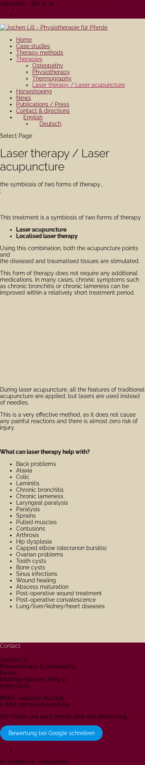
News (23, 98)
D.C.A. (77, 762)
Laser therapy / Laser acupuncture (78, 85)
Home (24, 39)
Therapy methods (39, 52)
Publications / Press (42, 104)
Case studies (33, 46)
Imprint (25, 15)
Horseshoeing (34, 91)
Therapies (29, 59)
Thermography (52, 78)
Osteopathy (47, 65)
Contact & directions (43, 110)
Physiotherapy (51, 72)
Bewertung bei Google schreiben (51, 733)
